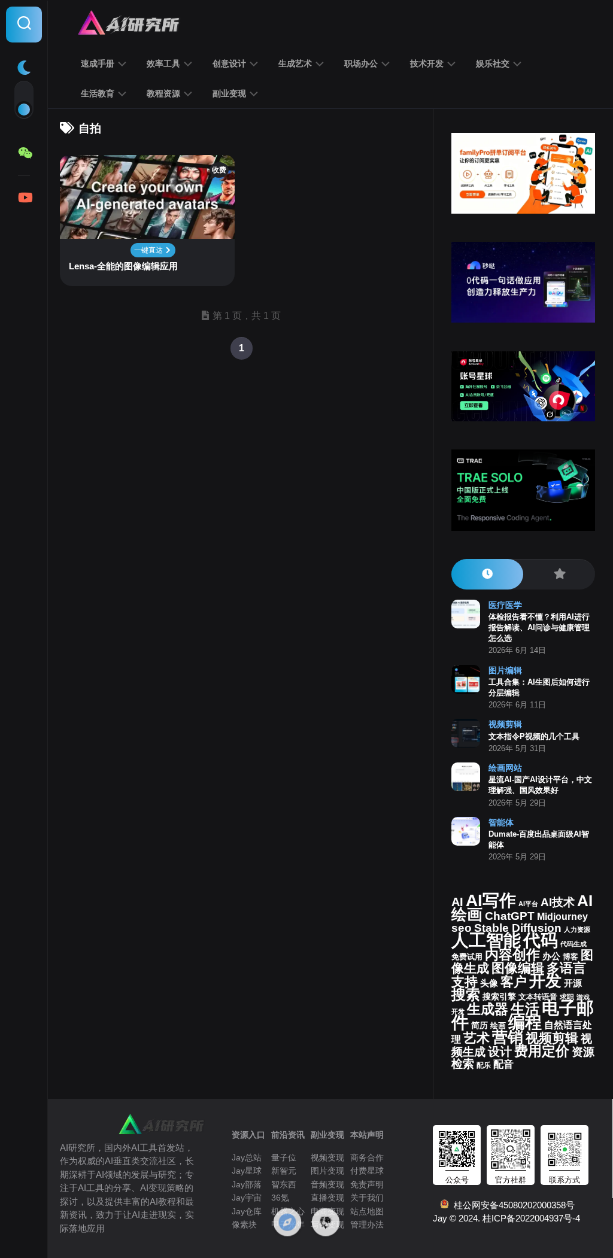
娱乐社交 (492, 63)
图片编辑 (505, 670)
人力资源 (577, 929)
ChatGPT (510, 916)
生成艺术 (295, 63)
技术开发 (427, 63)
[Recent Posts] (487, 574)
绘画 (498, 1025)
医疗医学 (505, 605)
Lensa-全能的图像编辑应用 (123, 266)
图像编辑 (517, 968)
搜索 (465, 994)
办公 (551, 956)
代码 (540, 940)
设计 (500, 1051)
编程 (525, 1022)
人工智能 (486, 940)
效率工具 (163, 63)
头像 (489, 983)
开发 (545, 980)
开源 (573, 983)
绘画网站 (505, 768)
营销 (507, 1037)
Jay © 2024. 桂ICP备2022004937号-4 (506, 1218)
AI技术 (558, 902)
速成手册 (97, 63)
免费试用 (466, 957)
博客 (570, 956)
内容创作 (512, 954)
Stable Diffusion (518, 928)
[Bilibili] (24, 197)
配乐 (484, 1065)
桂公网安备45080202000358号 (512, 1205)
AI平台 (528, 903)
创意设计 (229, 63)
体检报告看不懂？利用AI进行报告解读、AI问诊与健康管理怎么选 (539, 627)
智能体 (501, 822)
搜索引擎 (499, 996)
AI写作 (491, 900)
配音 (503, 1064)
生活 (525, 1009)
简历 (479, 1025)
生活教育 (97, 93)
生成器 (487, 1009)
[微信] (24, 153)
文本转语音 (537, 997)
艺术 (476, 1038)
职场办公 (361, 63)
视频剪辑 (505, 724)
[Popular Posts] (559, 574)
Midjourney (562, 916)
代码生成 (573, 943)
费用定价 (541, 1051)
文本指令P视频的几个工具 (533, 736)
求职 (567, 997)
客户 (513, 981)
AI (457, 901)
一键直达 (149, 250)
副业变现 (229, 93)
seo (461, 928)
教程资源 (163, 93)
